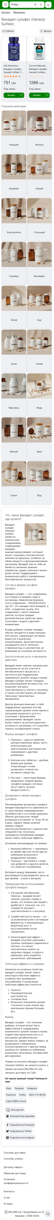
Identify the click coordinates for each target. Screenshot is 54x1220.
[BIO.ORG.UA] (5, 4)
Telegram (19, 1088)
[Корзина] (48, 5)
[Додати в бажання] (21, 95)
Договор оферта (13, 1167)
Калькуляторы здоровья (22, 1116)
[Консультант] (48, 1214)
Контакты (9, 1191)
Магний (14, 451)
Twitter (22, 1094)
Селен (14, 495)
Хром (14, 363)
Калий (39, 363)
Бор (39, 320)
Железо (39, 144)
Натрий (39, 188)
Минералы (19, 12)
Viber (8, 1088)
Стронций (39, 232)
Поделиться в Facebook (22, 1124)
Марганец (14, 407)
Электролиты (14, 232)
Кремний (14, 188)
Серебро (14, 276)
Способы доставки (14, 1152)
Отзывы (8, 1203)
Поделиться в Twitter (21, 1131)
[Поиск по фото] (35, 4)
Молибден (39, 276)
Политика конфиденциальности (16, 1181)
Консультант (17, 1109)
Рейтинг (10, 31)
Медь (39, 407)
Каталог (5, 12)
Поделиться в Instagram (22, 1137)
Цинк (39, 451)
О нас (7, 1197)
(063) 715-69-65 (37, 1094)
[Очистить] (41, 4)
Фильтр (47, 31)
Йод (39, 495)
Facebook (11, 1094)
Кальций (13, 144)
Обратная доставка (15, 1173)
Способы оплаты (13, 1158)
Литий (14, 320)
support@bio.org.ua (16, 1101)
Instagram (32, 1088)
